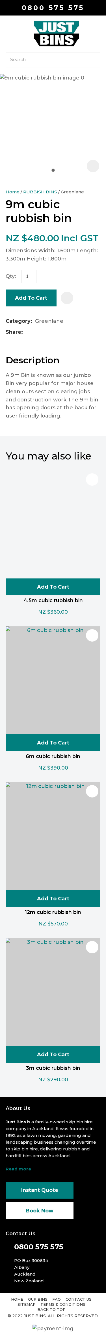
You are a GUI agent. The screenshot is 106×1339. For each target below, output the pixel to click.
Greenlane (72, 192)
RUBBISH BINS (40, 192)
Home (13, 192)
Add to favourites (92, 479)
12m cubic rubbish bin (53, 912)
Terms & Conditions (62, 1304)
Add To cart (53, 587)
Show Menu (9, 33)
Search (93, 59)
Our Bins (37, 1299)
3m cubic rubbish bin (53, 1068)
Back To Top (51, 1309)
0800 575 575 (53, 8)
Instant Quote (39, 1190)
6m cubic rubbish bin (53, 756)
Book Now (39, 1211)
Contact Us (79, 1299)
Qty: (11, 276)
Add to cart (31, 298)
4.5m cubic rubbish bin (53, 600)
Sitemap (27, 1304)
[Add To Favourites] (67, 298)
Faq (56, 1299)
